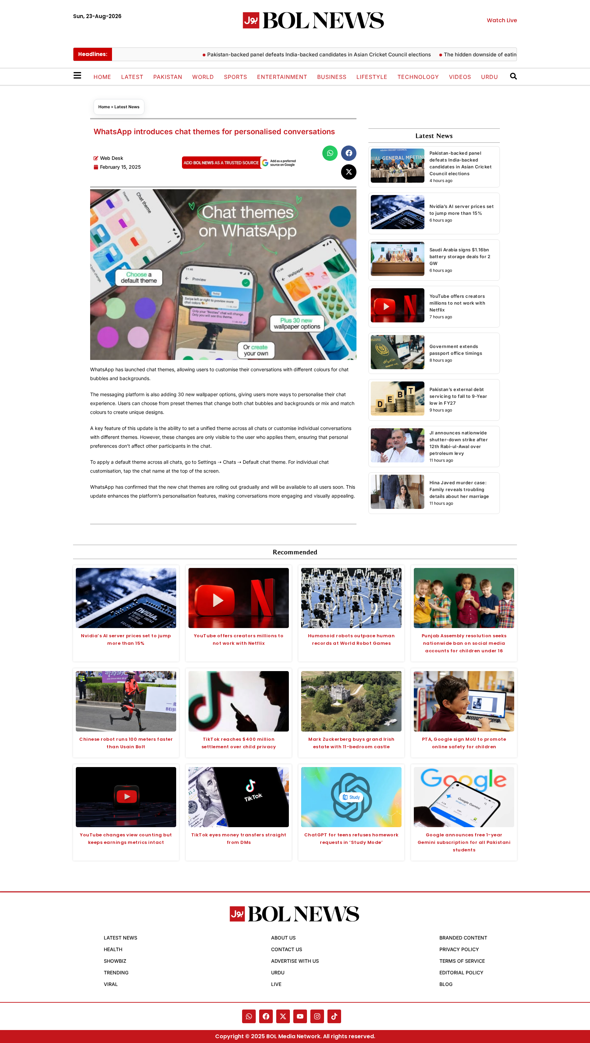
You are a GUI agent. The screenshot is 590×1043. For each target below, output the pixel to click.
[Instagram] (317, 1016)
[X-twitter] (283, 1016)
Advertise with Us (295, 961)
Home (102, 76)
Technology (418, 76)
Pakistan (167, 76)
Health (113, 949)
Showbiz (115, 961)
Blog (445, 984)
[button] (330, 153)
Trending (116, 972)
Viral (111, 984)
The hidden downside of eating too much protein (480, 54)
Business (332, 76)
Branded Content (463, 938)
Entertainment (282, 76)
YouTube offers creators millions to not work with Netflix (458, 302)
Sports (235, 76)
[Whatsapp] (249, 1016)
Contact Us (286, 949)
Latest (132, 76)
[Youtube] (300, 1016)
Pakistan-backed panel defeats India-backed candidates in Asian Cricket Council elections (296, 54)
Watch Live (502, 20)
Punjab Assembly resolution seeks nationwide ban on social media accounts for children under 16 (464, 643)
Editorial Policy (461, 972)
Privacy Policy (459, 949)
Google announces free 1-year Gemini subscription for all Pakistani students (464, 842)
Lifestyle (372, 76)
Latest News (127, 106)
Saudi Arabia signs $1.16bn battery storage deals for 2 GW (460, 256)
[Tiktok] (334, 1016)
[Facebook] (266, 1016)
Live (276, 984)
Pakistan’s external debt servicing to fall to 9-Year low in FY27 (458, 396)
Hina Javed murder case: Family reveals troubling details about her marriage (459, 489)
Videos (460, 76)
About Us (283, 938)
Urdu (489, 76)
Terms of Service (462, 961)
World (203, 76)
